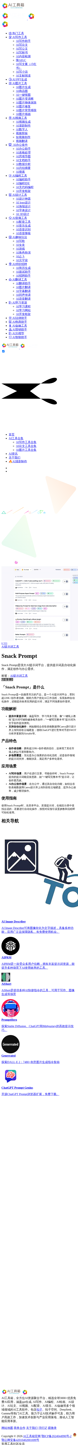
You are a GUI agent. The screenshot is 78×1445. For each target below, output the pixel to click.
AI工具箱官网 (32, 1436)
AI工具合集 (16, 438)
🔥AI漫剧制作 (18, 461)
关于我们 (14, 457)
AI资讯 (13, 453)
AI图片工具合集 (26, 449)
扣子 (39, 1409)
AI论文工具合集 (26, 446)
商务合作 (19, 1427)
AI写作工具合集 (26, 442)
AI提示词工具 (10, 646)
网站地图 (7, 1427)
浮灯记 (42, 1427)
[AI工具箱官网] (20, 347)
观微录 (52, 1427)
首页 (12, 434)
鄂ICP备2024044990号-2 (56, 1436)
